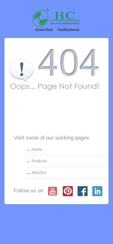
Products (39, 161)
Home (37, 149)
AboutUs (39, 172)
